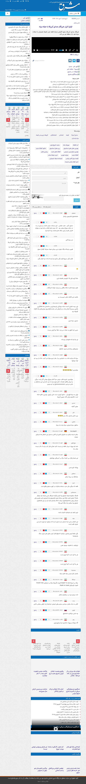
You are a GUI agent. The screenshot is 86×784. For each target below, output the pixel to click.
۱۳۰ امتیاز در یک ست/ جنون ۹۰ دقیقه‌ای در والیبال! (18, 43)
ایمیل (77, 177)
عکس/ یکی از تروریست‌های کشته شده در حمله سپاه (64, 82)
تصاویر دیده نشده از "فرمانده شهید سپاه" (17, 96)
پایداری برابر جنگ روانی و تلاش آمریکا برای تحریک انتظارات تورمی (18, 243)
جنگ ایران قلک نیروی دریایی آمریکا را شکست (18, 144)
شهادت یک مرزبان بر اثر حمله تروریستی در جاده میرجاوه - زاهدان (73, 673)
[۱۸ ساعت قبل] (22, 364)
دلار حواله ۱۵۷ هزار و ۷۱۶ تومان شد (69, 707)
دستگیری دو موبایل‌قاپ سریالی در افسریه (66, 726)
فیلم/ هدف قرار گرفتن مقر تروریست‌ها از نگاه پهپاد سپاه (63, 104)
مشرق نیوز (65, 5)
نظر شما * (76, 183)
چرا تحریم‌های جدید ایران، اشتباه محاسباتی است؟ (19, 332)
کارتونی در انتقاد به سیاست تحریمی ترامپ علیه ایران (17, 336)
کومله (67, 135)
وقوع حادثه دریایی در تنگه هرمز (19, 30)
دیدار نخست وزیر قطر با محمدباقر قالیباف (17, 190)
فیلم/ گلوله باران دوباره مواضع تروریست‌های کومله (65, 115)
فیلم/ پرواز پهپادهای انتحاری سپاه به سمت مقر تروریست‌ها (62, 120)
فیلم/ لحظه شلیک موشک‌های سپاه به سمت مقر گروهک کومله (61, 117)
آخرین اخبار (26, 140)
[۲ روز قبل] (75, 637)
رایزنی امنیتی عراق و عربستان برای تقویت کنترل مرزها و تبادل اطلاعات (18, 255)
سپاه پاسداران (75, 138)
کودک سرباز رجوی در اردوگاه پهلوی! (18, 37)
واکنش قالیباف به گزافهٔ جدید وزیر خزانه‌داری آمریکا (19, 161)
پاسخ (35, 213)
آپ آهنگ (75, 145)
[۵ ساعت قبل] (39, 664)
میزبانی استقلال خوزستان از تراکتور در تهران (18, 327)
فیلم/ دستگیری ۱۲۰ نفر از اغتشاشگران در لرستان (65, 84)
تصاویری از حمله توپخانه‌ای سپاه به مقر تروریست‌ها (64, 94)
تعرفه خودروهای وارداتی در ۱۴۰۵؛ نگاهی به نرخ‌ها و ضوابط (56, 647)
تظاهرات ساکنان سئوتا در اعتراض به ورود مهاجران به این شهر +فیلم (17, 269)
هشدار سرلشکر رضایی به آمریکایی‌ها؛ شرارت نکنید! (18, 172)
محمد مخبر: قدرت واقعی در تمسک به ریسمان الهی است (18, 341)
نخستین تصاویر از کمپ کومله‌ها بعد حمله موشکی (65, 99)
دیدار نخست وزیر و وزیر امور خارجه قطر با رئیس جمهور (73, 770)
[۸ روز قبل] (46, 637)
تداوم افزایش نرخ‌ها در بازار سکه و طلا (69, 717)
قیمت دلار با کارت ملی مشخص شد (69, 702)
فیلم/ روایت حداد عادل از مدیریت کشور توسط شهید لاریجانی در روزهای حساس (18, 156)
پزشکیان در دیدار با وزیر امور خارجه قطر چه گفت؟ (18, 239)
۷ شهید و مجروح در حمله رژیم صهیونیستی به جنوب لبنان (20, 207)
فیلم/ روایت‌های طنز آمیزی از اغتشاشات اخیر (66, 102)
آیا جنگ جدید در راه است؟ (21, 93)
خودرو (78, 630)
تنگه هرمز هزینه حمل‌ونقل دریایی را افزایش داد (19, 282)
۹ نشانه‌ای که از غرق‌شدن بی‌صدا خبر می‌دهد (18, 52)
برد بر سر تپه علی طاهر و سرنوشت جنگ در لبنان (18, 234)
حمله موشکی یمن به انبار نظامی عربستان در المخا (18, 292)
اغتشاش (61, 135)
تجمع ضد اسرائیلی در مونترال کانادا (18, 300)
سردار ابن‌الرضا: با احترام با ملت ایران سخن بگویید (18, 181)
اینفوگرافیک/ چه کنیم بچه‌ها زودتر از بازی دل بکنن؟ (8, 375)
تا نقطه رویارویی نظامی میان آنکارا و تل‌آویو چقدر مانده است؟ (17, 66)
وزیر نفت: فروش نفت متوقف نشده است (17, 286)
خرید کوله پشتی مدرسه (71, 162)
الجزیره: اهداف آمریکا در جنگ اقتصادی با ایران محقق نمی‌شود (17, 311)
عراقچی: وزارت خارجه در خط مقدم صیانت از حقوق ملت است (17, 186)
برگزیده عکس (76, 754)
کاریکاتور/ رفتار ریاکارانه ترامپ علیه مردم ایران (18, 57)
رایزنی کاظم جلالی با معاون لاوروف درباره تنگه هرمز (18, 260)
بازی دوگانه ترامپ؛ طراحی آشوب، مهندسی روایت (19, 350)
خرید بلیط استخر (53, 155)
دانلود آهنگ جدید (41, 148)
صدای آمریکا (75, 135)
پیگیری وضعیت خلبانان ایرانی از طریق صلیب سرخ (56, 672)
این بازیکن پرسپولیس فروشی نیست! (39, 748)
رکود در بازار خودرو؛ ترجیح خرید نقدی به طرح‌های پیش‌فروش (75, 647)
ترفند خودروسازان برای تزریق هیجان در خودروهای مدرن (66, 647)
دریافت (74, 54)
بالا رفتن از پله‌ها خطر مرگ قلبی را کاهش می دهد (17, 378)
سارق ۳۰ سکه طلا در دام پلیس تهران (22, 123)
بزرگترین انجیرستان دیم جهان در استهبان (40, 769)
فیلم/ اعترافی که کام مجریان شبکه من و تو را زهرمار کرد (63, 123)
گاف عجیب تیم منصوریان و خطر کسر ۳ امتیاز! (18, 71)
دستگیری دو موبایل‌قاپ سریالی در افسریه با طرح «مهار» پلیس (73, 691)
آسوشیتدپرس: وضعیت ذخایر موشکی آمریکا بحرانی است (18, 152)
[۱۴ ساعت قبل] (8, 114)
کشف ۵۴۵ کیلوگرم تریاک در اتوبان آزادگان (56, 690)
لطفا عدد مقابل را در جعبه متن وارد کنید (69, 195)
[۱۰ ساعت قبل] (55, 740)
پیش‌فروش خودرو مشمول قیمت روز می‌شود (47, 646)
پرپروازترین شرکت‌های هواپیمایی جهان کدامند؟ (18, 89)
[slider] (43, 50)
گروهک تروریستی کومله (42, 135)
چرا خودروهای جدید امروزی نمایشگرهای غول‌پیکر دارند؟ (37, 646)
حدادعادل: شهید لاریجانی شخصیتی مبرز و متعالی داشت (17, 177)
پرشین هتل (44, 152)
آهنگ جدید (75, 155)
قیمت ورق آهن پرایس (72, 158)
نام (78, 172)
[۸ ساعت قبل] (55, 682)
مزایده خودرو (64, 155)
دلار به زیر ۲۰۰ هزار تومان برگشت (70, 709)
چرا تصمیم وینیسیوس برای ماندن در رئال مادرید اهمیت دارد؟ (18, 304)
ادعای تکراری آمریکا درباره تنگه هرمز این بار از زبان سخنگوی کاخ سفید (18, 273)
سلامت (27, 355)
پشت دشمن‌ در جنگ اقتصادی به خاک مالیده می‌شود (18, 99)
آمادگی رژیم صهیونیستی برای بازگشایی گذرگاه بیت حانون (18, 278)
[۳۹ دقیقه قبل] (72, 740)
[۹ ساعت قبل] (39, 761)
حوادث (27, 104)
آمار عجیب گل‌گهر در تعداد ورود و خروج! (55, 748)
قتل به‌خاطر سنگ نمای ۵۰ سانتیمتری (18, 27)
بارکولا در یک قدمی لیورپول (21, 315)
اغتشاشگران (54, 135)
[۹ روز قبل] (36, 637)
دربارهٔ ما (8, 1)
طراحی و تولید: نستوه (43, 781)
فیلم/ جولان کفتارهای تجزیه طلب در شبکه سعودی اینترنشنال (62, 125)
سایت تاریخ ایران (55, 145)
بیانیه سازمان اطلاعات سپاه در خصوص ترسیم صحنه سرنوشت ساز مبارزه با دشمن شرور (18, 217)
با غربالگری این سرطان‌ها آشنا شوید (22, 373)
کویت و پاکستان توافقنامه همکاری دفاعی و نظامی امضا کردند (18, 230)
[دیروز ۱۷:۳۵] (39, 740)
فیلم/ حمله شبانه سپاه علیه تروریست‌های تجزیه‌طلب (64, 110)
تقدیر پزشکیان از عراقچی (21, 251)
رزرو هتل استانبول (55, 148)
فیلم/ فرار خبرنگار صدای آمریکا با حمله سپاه (55, 26)
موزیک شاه (66, 145)
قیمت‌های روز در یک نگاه (73, 698)
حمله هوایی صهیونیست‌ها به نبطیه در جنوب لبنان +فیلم (18, 318)
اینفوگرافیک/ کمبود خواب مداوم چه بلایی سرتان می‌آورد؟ (26, 375)
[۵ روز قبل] (55, 637)
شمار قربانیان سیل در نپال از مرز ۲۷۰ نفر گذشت (17, 323)
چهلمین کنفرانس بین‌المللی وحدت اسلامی (56, 769)
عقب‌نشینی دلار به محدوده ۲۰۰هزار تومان (68, 712)
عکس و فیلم (73, 13)
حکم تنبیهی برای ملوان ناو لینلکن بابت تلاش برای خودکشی (18, 211)
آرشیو (21, 1)
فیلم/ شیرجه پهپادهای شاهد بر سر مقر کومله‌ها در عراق (63, 87)
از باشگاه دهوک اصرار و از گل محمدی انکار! (18, 33)
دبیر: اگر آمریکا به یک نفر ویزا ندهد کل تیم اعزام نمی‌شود (18, 48)
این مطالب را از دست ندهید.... (71, 657)
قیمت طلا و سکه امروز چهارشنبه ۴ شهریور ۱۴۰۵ (66, 704)
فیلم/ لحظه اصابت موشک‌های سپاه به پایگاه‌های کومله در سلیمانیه (61, 112)
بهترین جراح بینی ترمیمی (71, 152)
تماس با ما (14, 1)
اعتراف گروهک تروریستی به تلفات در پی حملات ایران (64, 107)
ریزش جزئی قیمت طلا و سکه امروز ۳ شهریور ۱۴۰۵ (65, 715)
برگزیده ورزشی (76, 733)
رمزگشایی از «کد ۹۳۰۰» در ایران (19, 74)
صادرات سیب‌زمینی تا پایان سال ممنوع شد (39, 690)
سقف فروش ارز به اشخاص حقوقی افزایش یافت (19, 193)
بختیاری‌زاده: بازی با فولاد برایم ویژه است (17, 148)
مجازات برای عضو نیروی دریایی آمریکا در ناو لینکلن (18, 61)
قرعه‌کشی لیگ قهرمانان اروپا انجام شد (73, 748)
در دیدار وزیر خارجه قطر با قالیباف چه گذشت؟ (18, 82)
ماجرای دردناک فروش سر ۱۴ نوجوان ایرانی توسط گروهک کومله (61, 97)
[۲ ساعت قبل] (55, 664)
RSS (26, 1)
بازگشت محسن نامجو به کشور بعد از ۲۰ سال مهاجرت (40, 673)
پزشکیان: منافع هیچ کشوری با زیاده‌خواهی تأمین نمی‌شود (17, 264)
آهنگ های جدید (55, 152)
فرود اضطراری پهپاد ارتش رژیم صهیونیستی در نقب (20, 222)
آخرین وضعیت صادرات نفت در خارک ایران (17, 86)
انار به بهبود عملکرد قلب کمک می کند (13, 374)
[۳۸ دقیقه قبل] (72, 664)
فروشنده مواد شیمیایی (56, 158)
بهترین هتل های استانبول (71, 148)
